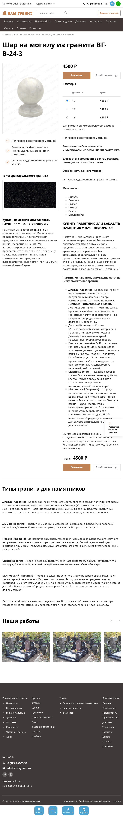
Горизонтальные (15, 712)
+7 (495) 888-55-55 (97, 3)
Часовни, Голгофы (16, 731)
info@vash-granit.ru (19, 768)
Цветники (37, 712)
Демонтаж (68, 712)
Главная (9, 21)
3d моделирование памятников (80, 703)
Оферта (117, 801)
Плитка (36, 731)
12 (73, 109)
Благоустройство (72, 707)
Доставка (80, 21)
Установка (96, 21)
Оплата (8, 28)
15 (73, 117)
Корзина (84, 812)
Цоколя (36, 707)
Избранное (68, 812)
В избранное (104, 75)
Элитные (11, 722)
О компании (24, 21)
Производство (63, 21)
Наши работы (43, 21)
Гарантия (111, 21)
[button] (112, 621)
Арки (9, 736)
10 (73, 100)
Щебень (36, 736)
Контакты (35, 28)
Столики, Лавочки (42, 717)
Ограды (36, 702)
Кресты (36, 697)
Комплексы (12, 727)
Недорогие (12, 703)
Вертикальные (14, 707)
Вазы (35, 721)
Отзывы (21, 28)
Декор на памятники (43, 726)
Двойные (11, 717)
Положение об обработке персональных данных (86, 801)
